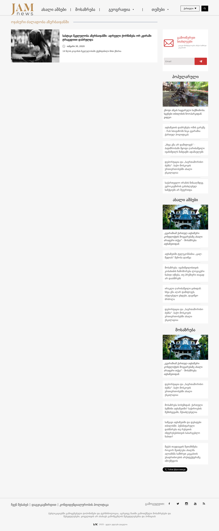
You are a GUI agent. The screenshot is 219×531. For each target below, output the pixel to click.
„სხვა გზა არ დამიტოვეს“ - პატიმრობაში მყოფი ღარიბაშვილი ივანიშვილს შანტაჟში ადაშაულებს (185, 148)
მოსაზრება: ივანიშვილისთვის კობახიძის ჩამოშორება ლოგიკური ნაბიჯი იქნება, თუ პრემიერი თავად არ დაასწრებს (184, 273)
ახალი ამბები (53, 9)
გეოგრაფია (119, 9)
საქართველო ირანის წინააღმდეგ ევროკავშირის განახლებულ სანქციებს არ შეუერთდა (184, 186)
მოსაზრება (85, 9)
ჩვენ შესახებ (19, 504)
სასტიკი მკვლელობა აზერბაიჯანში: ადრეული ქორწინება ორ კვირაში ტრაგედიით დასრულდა (106, 38)
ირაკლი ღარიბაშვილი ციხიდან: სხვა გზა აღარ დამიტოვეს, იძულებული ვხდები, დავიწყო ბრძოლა (183, 293)
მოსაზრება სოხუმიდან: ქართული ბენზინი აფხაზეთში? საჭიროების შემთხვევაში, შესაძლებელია (184, 408)
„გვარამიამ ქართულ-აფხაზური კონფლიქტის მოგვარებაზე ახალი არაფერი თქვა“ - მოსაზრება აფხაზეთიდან (183, 238)
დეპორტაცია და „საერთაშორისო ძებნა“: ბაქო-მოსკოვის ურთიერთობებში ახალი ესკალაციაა (184, 167)
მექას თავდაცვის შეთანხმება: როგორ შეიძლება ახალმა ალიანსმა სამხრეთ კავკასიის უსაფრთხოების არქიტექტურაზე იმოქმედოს (182, 453)
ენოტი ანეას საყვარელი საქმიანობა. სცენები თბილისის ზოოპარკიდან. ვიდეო (184, 113)
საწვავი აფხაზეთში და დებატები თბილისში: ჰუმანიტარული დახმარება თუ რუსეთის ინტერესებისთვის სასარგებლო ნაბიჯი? (183, 429)
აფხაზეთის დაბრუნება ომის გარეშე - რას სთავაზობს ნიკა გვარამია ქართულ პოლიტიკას (185, 131)
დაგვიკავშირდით (44, 504)
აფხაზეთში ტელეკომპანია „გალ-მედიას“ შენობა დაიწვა (183, 256)
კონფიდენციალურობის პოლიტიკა (84, 504)
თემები (158, 9)
